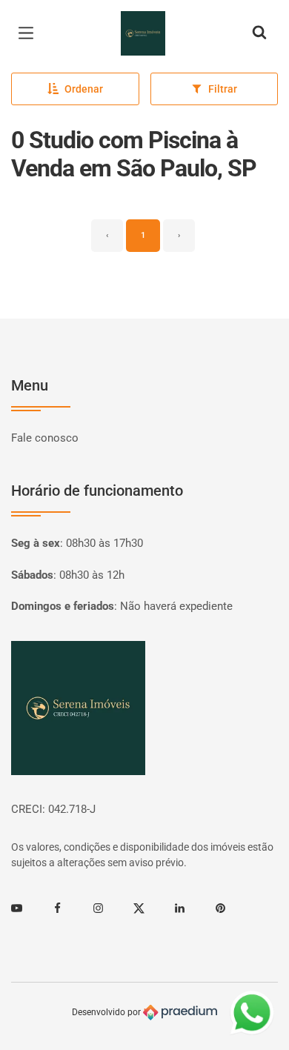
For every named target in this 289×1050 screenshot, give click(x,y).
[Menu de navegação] (29, 33)
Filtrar (222, 89)
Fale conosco (45, 438)
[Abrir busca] (259, 33)
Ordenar (83, 89)
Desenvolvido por (107, 1012)
